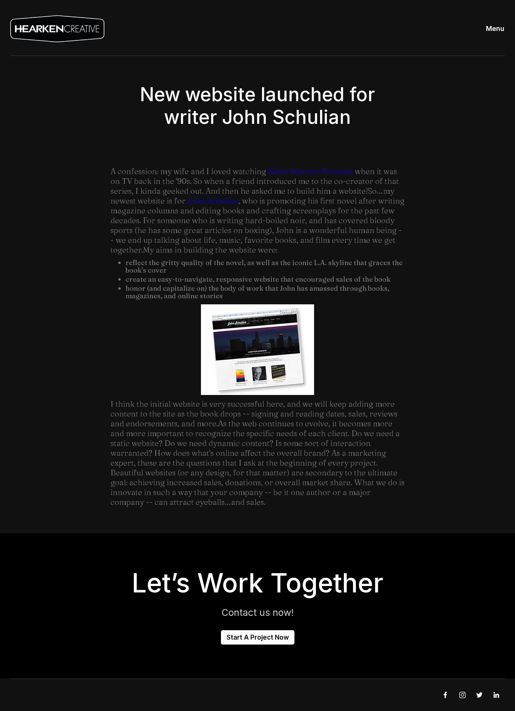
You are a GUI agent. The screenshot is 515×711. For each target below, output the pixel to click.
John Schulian (212, 200)
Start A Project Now (258, 637)
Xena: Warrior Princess (310, 171)
